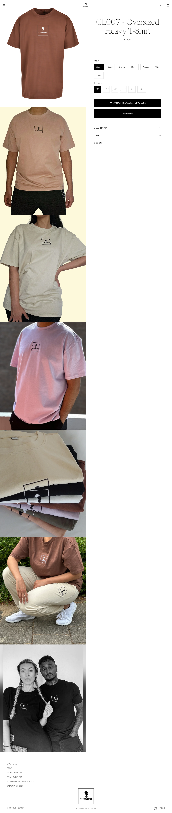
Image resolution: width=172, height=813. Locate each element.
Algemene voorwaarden (20, 781)
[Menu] (4, 5)
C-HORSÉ (19, 808)
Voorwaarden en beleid (86, 808)
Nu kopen (128, 113)
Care (96, 135)
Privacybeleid (14, 777)
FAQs (9, 768)
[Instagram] (156, 808)
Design (98, 143)
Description (101, 128)
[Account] (160, 5)
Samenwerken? (15, 786)
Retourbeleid (14, 772)
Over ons (12, 763)
